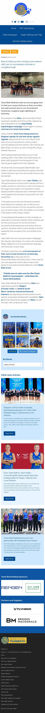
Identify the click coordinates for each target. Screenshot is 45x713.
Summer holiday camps (22, 41)
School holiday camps (7, 679)
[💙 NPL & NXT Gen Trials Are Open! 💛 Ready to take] (36, 341)
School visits (4, 692)
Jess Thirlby (32, 181)
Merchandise (5, 683)
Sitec (19, 118)
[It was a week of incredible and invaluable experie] (36, 328)
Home (13, 28)
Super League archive (7, 670)
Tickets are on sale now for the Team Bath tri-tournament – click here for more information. (21, 276)
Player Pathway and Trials (31, 35)
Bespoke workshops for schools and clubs (13, 667)
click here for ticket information (15, 129)
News (14, 51)
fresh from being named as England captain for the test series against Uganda (20, 136)
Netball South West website (9, 704)
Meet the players (10, 35)
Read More (9, 433)
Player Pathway (5, 673)
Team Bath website (7, 701)
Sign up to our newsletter (8, 658)
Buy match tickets (6, 664)
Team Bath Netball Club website (10, 698)
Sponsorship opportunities (8, 689)
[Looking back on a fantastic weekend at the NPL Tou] (9, 341)
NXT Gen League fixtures (8, 661)
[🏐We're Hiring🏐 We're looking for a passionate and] (22, 341)
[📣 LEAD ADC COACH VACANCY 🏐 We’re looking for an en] (9, 328)
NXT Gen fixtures (27, 28)
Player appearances (7, 695)
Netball (5, 51)
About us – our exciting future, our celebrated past (16, 652)
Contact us (4, 649)
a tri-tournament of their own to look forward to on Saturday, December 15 (21, 254)
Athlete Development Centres (10, 676)
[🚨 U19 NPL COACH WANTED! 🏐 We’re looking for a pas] (22, 328)
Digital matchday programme (9, 686)
